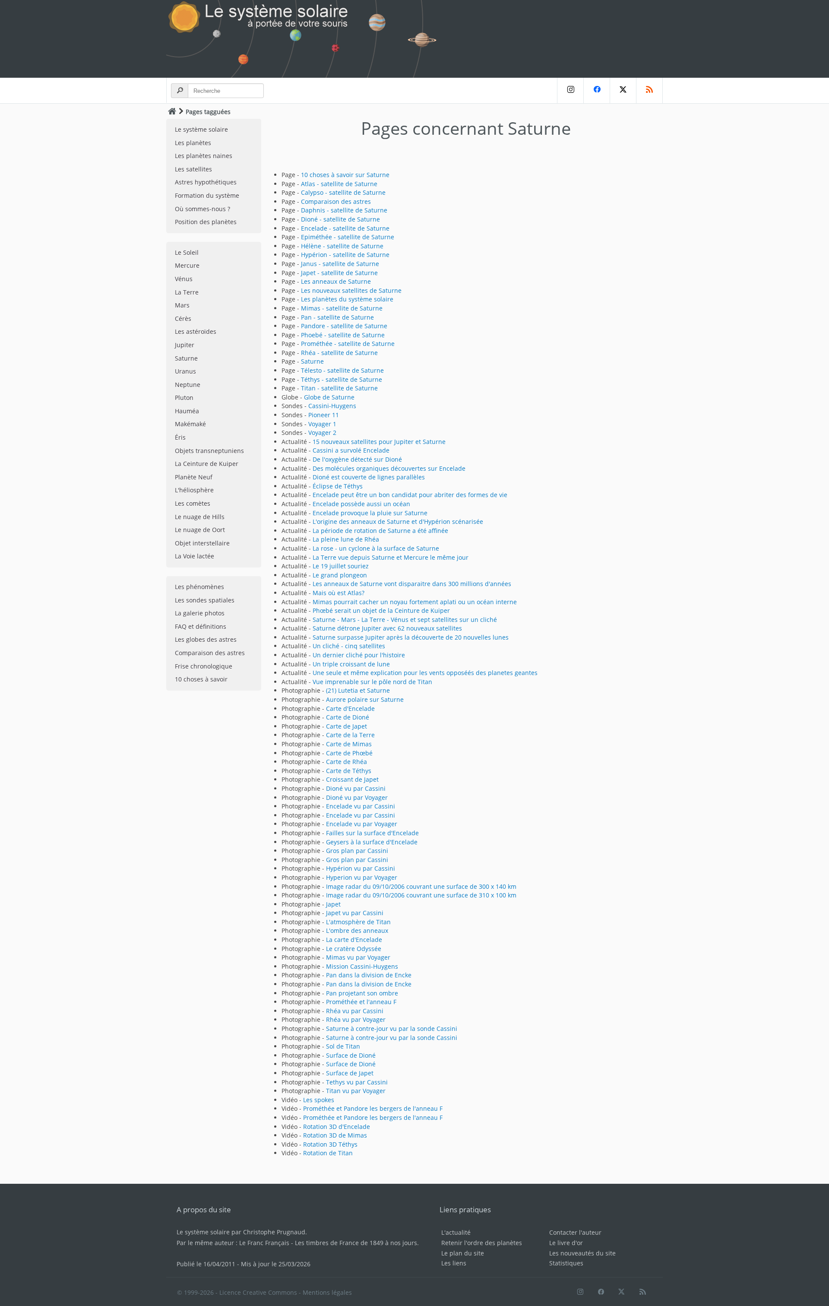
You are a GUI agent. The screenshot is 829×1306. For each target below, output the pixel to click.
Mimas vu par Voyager (358, 957)
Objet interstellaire (202, 543)
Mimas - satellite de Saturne (342, 308)
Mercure (187, 265)
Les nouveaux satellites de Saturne (351, 290)
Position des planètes (206, 222)
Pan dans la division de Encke (368, 975)
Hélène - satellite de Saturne (342, 246)
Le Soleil (187, 252)
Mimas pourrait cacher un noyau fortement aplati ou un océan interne (415, 602)
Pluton (184, 397)
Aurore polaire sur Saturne (365, 699)
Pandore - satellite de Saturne (344, 326)
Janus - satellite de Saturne (340, 264)
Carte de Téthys (348, 771)
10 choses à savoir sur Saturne (345, 175)
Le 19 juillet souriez (341, 566)
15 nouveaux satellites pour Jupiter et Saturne (379, 441)
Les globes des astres (206, 639)
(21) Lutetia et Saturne (358, 690)
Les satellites (193, 169)
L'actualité (456, 1232)
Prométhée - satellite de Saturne (348, 343)
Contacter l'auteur (575, 1232)
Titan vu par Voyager (356, 1091)
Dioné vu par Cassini (356, 788)
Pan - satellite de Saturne (337, 317)
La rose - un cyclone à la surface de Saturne (376, 548)
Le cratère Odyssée (353, 949)
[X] (623, 90)
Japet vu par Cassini (354, 913)
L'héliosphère (194, 490)
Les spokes (318, 1100)
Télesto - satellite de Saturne (342, 370)
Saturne (186, 358)
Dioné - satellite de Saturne (340, 219)
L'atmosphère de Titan (358, 922)
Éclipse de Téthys (338, 486)
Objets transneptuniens (209, 451)
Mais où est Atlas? (338, 593)
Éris (180, 437)
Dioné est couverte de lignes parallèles (369, 477)
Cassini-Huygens (332, 406)
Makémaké (190, 424)
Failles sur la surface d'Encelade (372, 833)
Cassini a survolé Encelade (351, 450)
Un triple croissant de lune (351, 664)
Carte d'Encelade (350, 708)
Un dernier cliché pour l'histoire (359, 655)
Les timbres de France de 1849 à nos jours (356, 1243)
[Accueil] (172, 111)
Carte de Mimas (349, 744)
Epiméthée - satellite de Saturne (347, 237)
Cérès (183, 318)
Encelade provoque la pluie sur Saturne (370, 513)
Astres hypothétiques (206, 182)
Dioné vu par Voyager (357, 797)
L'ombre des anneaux (357, 930)
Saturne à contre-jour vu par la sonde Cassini (391, 1028)
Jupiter (184, 345)
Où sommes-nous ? (202, 209)
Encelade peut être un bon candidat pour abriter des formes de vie (410, 495)
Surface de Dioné (351, 1055)
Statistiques (566, 1263)
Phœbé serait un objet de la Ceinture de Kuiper (381, 610)
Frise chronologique (203, 666)
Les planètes (193, 143)
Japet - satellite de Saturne (339, 273)
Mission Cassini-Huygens (362, 966)
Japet (333, 904)
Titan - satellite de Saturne (339, 388)
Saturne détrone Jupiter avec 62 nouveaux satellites (387, 628)
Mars (182, 305)
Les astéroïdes (195, 331)
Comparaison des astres (210, 653)
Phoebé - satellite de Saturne (343, 335)
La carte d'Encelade (354, 939)
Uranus (185, 371)
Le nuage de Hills (200, 517)
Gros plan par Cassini (357, 850)
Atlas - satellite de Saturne (339, 184)
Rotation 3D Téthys (330, 1144)
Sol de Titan (343, 1046)
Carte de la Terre (350, 735)
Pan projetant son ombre (362, 993)
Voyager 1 (322, 424)
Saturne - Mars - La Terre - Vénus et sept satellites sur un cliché (405, 619)
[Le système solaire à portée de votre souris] (306, 39)
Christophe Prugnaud (274, 1232)
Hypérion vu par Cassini (360, 868)
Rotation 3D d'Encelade (336, 1126)
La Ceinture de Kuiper (206, 464)
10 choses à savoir (201, 679)
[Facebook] (596, 90)
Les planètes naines (203, 156)
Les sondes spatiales (204, 600)
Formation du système (207, 195)
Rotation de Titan (328, 1153)
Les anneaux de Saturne (336, 281)
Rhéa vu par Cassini (354, 1011)
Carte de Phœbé (349, 753)
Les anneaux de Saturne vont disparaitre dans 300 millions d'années (412, 584)
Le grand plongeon (340, 575)
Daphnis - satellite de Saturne (344, 210)
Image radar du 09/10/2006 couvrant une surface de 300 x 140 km (421, 886)
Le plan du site (462, 1253)
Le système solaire (201, 129)
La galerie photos (200, 613)
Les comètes (192, 503)
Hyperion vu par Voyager (361, 877)
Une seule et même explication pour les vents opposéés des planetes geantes (425, 673)
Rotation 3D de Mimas (335, 1135)
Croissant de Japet (352, 779)
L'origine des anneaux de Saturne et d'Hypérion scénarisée (398, 521)
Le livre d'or (566, 1243)
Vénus (184, 279)
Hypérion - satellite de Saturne (345, 254)
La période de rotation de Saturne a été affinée (380, 530)
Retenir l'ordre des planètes (481, 1243)
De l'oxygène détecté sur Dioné (357, 459)
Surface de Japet (349, 1073)
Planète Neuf (193, 477)
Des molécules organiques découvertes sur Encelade (389, 468)
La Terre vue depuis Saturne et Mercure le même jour (390, 557)
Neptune (187, 384)
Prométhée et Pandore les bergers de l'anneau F (373, 1108)
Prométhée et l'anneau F (361, 1002)
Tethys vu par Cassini (357, 1082)
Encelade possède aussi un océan (361, 504)
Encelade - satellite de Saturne (345, 228)
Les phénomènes (199, 587)
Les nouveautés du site (582, 1253)
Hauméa (187, 411)
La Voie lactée (194, 556)
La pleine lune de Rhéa (346, 539)
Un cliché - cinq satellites (349, 646)
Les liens (453, 1263)
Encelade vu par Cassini (360, 806)
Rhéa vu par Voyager (356, 1019)
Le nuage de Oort (200, 530)
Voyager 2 (322, 432)
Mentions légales (327, 1292)
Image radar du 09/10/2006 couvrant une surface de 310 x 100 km (421, 895)
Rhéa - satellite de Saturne (339, 353)
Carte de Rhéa (346, 762)
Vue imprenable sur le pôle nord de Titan (372, 682)
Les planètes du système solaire (347, 299)
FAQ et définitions (200, 626)
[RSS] (649, 90)
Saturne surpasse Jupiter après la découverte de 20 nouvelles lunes (411, 637)
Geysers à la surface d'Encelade (372, 842)
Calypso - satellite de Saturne (343, 192)
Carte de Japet (346, 726)
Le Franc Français (264, 1243)
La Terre (187, 292)
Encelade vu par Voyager (361, 824)
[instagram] (570, 90)
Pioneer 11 (323, 415)
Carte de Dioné (347, 717)
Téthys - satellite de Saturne (341, 379)
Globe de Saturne (329, 397)
